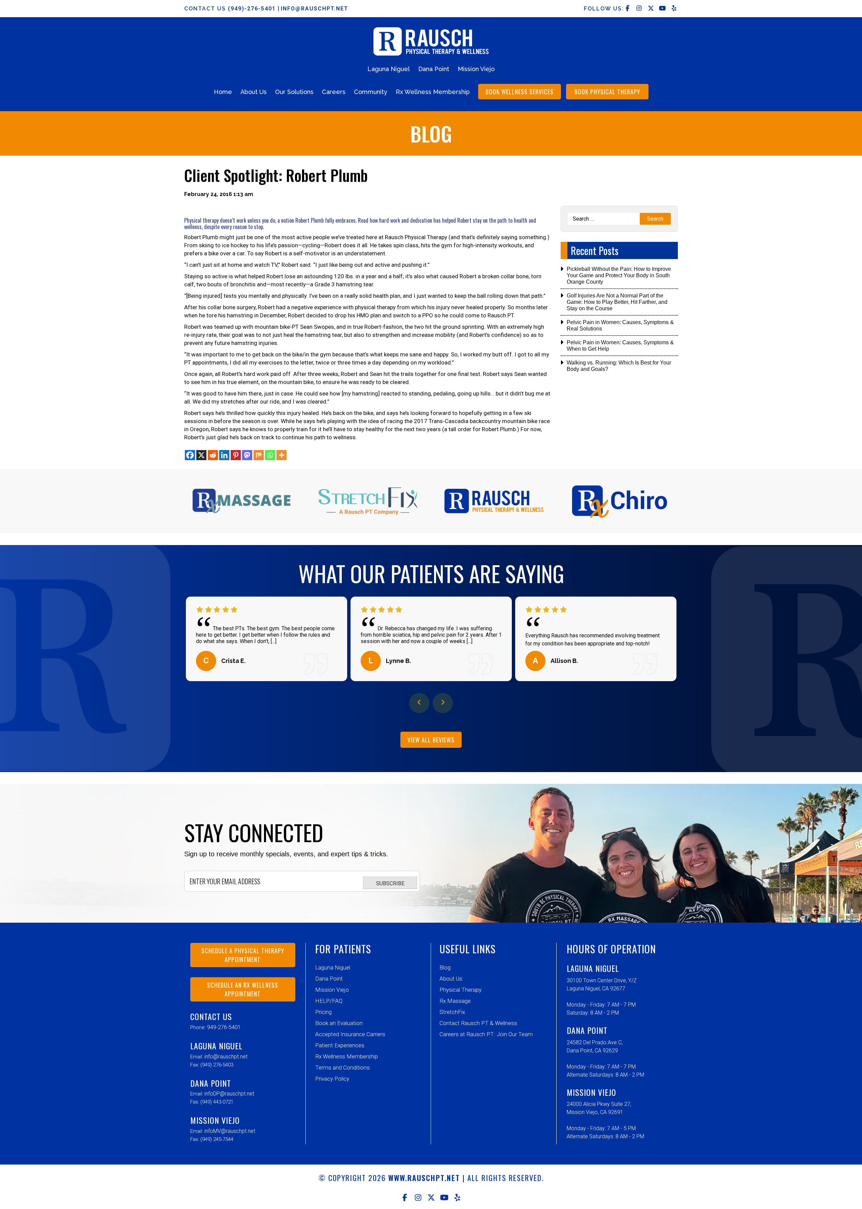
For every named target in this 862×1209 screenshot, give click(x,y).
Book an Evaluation (339, 1023)
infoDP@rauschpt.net (229, 1093)
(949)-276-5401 (253, 8)
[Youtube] (444, 1197)
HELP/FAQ (328, 1000)
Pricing (323, 1012)
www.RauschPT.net (424, 1177)
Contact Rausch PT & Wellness (478, 1023)
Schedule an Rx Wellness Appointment (242, 989)
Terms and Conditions (342, 1067)
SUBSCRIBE (390, 883)
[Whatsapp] (270, 455)
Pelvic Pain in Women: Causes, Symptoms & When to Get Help (620, 346)
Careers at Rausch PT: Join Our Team (486, 1034)
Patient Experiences (339, 1045)
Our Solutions (294, 91)
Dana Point (433, 68)
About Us (253, 91)
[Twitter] (431, 1197)
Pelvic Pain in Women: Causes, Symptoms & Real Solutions (620, 325)
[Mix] (259, 455)
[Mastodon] (247, 455)
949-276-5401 (224, 1027)
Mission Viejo (476, 68)
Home (223, 91)
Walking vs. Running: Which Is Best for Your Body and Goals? (619, 366)
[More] (281, 455)
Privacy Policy (332, 1078)
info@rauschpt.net (314, 8)
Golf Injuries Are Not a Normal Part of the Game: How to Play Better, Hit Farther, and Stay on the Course (617, 302)
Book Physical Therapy (607, 91)
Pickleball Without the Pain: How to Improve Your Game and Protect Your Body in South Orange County (619, 275)
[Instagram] (418, 1197)
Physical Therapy (460, 989)
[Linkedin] (224, 455)
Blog (445, 967)
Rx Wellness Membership (433, 91)
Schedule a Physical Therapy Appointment (242, 955)
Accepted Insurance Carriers (350, 1034)
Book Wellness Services (520, 91)
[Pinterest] (236, 455)
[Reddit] (213, 455)
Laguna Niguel (388, 68)
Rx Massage (455, 1000)
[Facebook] (190, 455)
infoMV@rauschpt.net (229, 1131)
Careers (333, 91)
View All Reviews (431, 739)
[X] (201, 455)
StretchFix (452, 1012)
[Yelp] (457, 1197)
